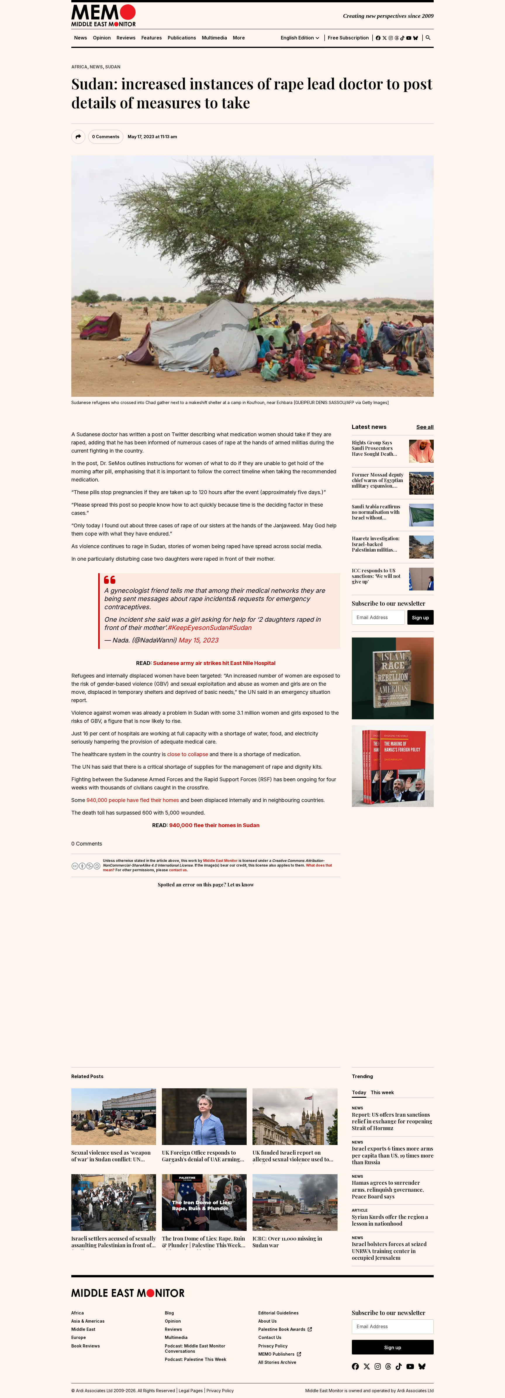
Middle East (83, 1329)
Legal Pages (191, 1390)
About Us (267, 1321)
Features (151, 38)
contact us (178, 870)
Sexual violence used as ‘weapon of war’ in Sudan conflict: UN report (111, 1156)
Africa (79, 66)
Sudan (112, 66)
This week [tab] (382, 1092)
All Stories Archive (277, 1362)
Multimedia (214, 38)
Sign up (420, 618)
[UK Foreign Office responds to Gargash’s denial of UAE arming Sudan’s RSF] (204, 1116)
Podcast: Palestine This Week (195, 1359)
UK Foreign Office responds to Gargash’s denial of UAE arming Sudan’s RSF (201, 1156)
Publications (182, 38)
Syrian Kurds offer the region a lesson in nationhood (390, 1220)
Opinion (102, 38)
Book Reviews (85, 1345)
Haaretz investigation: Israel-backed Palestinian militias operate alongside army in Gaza (378, 544)
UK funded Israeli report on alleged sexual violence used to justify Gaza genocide (290, 1156)
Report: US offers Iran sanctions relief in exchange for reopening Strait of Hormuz (392, 1121)
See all (425, 427)
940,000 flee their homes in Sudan (214, 825)
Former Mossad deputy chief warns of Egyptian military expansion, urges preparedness (378, 480)
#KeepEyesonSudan (197, 627)
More (239, 38)
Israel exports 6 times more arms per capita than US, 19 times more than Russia (393, 1155)
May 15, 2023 (198, 640)
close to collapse (187, 754)
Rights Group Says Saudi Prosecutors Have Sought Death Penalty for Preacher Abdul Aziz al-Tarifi (375, 448)
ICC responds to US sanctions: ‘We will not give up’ (376, 576)
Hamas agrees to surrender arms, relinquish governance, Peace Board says (388, 1189)
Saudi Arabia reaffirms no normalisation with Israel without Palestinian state (376, 512)
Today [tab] (359, 1092)
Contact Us (269, 1337)
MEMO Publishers (276, 1354)
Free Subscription (348, 38)
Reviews (126, 38)
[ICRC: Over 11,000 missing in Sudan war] (294, 1202)
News (80, 38)
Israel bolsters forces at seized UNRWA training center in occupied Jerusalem (389, 1251)
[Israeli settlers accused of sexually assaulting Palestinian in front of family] (113, 1202)
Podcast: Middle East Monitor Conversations (195, 1348)
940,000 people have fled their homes (133, 800)
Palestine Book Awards (281, 1329)
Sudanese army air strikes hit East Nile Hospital (214, 663)
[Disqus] (205, 969)
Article (360, 1210)
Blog (169, 1312)
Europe (78, 1337)
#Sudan (239, 627)
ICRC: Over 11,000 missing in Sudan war (287, 1242)
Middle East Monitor (220, 860)
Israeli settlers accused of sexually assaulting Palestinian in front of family (113, 1242)
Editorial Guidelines (278, 1312)
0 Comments (106, 136)
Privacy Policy (273, 1345)
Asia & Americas (88, 1321)
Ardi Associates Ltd (415, 1390)
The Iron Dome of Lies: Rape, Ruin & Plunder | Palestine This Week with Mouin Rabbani (203, 1242)
